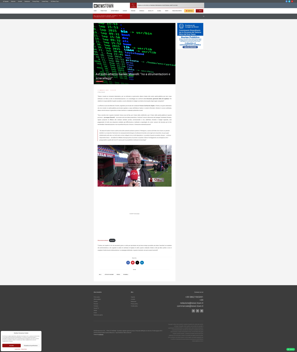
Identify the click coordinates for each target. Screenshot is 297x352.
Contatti (20, 1)
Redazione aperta (177, 10)
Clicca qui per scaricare (103, 240)
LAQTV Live (190, 10)
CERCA (200, 10)
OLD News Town (55, 1)
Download (112, 240)
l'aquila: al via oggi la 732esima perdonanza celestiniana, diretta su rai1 (158, 5)
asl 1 (100, 274)
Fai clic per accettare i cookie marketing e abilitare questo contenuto (135, 165)
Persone (133, 10)
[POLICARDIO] (190, 36)
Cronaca (141, 10)
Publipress (101, 334)
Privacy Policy (24, 349)
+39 (201, 300)
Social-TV (150, 10)
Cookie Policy (17, 349)
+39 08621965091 (194, 297)
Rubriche (13, 1)
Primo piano (104, 10)
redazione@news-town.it (191, 303)
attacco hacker (109, 274)
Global (159, 10)
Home (95, 10)
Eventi (166, 10)
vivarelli (125, 274)
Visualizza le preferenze (31, 345)
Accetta (11, 345)
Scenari (125, 10)
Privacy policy (134, 303)
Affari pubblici (115, 10)
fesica (118, 274)
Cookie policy (134, 306)
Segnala (6, 1)
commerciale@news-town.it (190, 306)
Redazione (27, 1)
